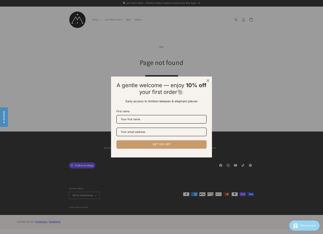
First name (123, 111)
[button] (4, 117)
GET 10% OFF (161, 144)
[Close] (208, 81)
